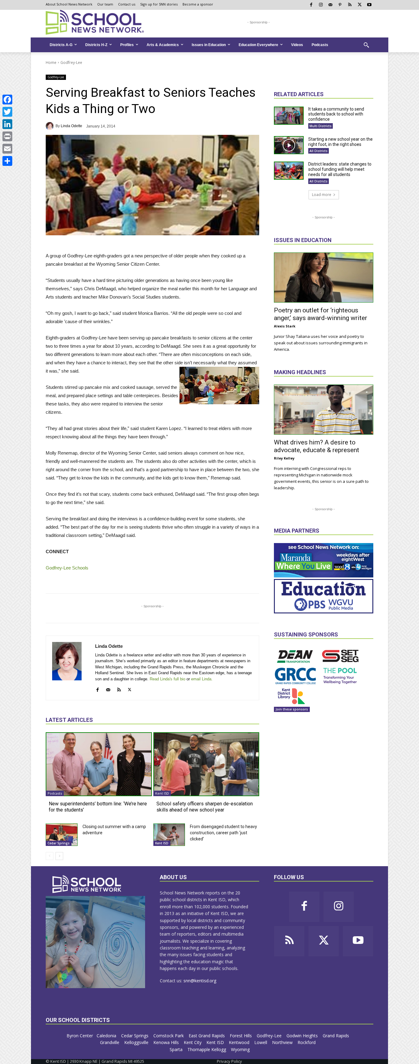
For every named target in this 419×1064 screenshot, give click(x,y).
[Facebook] (7, 99)
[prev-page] (49, 856)
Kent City (193, 1042)
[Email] (7, 149)
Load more (321, 194)
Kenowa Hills (166, 1042)
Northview (283, 1042)
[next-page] (59, 856)
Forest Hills (241, 1036)
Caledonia (107, 1036)
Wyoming (240, 1049)
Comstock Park (169, 1036)
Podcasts (55, 793)
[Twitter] (7, 112)
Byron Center (80, 1036)
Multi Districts (320, 126)
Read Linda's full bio (167, 679)
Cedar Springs (59, 843)
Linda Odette (71, 126)
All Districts (318, 151)
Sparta (177, 1049)
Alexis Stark (284, 326)
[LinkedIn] (7, 124)
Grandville (110, 1042)
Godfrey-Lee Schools (67, 567)
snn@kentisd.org (199, 981)
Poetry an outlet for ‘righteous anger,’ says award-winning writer (320, 314)
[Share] (7, 161)
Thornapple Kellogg (207, 1049)
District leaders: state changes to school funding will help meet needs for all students (339, 169)
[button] (366, 44)
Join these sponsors (292, 709)
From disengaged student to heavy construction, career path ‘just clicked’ (223, 832)
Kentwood (240, 1042)
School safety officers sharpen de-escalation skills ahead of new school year (204, 806)
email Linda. (202, 679)
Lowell (261, 1042)
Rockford (307, 1042)
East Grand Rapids (207, 1036)
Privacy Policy (229, 1061)
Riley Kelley (284, 458)
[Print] (7, 136)
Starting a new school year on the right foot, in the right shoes (340, 142)
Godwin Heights (302, 1036)
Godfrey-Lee (71, 62)
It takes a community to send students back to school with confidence (336, 114)
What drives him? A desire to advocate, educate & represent (316, 446)
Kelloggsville (137, 1042)
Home (51, 62)
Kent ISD (162, 793)
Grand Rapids (336, 1036)
